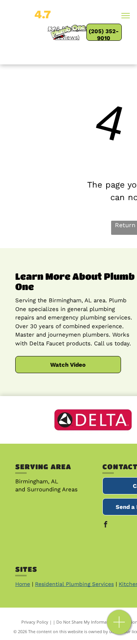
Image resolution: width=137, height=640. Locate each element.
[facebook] (105, 525)
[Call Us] (119, 626)
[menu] (125, 15)
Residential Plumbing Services (74, 584)
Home (22, 584)
